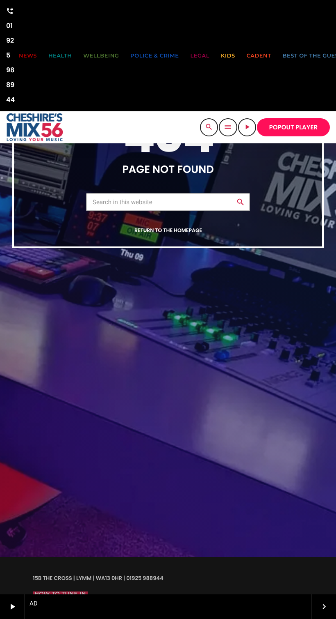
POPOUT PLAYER (293, 127)
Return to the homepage (168, 230)
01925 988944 (10, 55)
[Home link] (34, 127)
